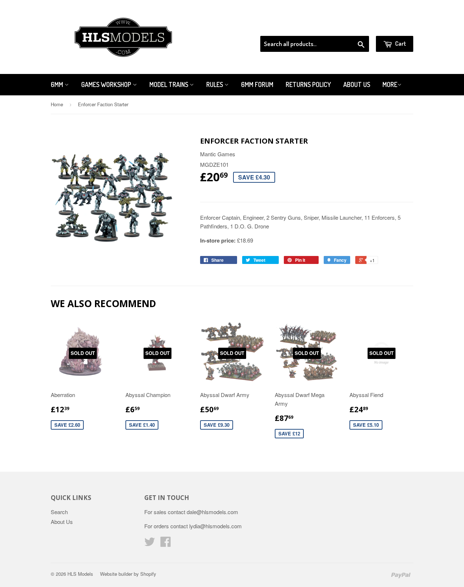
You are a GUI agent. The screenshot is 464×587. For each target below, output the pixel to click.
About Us (356, 84)
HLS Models (80, 573)
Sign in (353, 27)
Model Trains (169, 84)
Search (59, 512)
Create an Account (392, 27)
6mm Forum (257, 84)
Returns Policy (308, 84)
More (389, 84)
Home (57, 104)
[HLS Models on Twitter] (149, 543)
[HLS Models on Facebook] (165, 543)
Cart (400, 43)
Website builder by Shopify (128, 573)
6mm (58, 84)
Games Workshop (107, 84)
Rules (215, 84)
